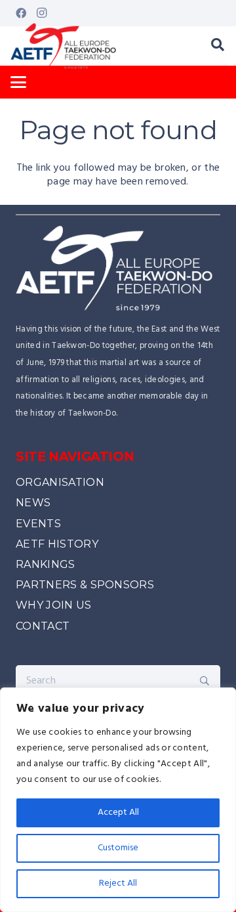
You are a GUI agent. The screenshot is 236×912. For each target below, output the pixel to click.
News (33, 502)
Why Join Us (54, 605)
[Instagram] (41, 13)
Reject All (118, 883)
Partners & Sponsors (85, 584)
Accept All (118, 812)
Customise (118, 848)
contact (42, 626)
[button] (217, 46)
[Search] (204, 681)
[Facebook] (20, 13)
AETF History (57, 544)
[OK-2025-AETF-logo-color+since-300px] (63, 46)
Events (38, 523)
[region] (118, 799)
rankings (45, 564)
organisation (60, 482)
